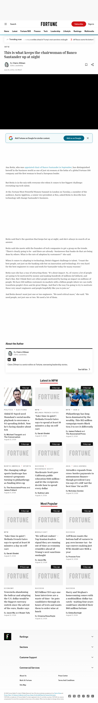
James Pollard (75, 431)
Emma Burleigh (75, 613)
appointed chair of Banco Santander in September (48, 167)
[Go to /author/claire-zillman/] (10, 353)
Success (39, 466)
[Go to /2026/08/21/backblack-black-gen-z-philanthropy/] (80, 397)
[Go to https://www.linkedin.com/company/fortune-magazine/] (79, 696)
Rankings (77, 31)
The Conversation (12, 437)
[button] (6, 31)
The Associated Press (76, 434)
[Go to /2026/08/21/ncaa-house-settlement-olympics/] (18, 453)
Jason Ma (42, 560)
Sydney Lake (43, 493)
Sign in (91, 24)
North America (12, 466)
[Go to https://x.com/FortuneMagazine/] (74, 696)
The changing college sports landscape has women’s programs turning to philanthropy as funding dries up (16, 476)
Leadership (55, 31)
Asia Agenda (80, 466)
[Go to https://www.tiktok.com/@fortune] (88, 696)
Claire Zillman (19, 63)
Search (13, 24)
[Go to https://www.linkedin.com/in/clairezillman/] (9, 359)
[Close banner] (87, 138)
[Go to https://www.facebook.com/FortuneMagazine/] (69, 696)
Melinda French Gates (47, 412)
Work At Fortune (26, 680)
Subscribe (79, 24)
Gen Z (76, 410)
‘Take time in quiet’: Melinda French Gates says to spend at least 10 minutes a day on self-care (48, 422)
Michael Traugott (14, 435)
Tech (46, 31)
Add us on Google (74, 138)
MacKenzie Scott (44, 469)
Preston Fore (74, 557)
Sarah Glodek (44, 433)
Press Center (63, 676)
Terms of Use (57, 693)
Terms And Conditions (66, 680)
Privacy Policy (7, 695)
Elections (21, 410)
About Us (23, 676)
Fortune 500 (25, 31)
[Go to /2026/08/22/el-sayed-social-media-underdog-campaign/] (18, 397)
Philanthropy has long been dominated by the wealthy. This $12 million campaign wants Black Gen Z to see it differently (79, 420)
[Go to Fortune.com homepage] (49, 24)
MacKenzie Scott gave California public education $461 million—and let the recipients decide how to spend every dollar (48, 480)
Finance (37, 31)
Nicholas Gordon (76, 491)
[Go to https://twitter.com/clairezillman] (14, 359)
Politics (8, 410)
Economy (9, 588)
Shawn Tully (24, 613)
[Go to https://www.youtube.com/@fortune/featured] (92, 696)
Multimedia (89, 31)
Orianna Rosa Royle (46, 616)
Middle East (41, 532)
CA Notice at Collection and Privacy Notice (23, 695)
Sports (27, 466)
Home (6, 31)
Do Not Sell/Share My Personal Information (45, 695)
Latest (14, 31)
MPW (7, 47)
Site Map (23, 685)
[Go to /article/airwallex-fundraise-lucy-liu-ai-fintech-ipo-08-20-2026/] (80, 453)
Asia (68, 466)
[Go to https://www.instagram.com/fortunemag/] (83, 696)
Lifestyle (67, 31)
